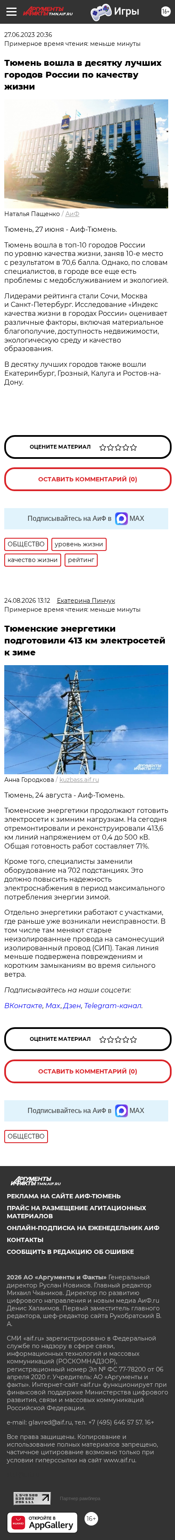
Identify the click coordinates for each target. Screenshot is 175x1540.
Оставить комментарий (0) (87, 479)
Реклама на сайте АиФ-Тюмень (64, 1196)
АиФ (72, 214)
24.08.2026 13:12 (27, 600)
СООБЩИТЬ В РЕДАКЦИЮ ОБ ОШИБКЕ (70, 1252)
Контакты (25, 1240)
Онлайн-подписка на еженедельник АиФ (83, 1228)
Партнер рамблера (80, 1498)
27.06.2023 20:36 (28, 35)
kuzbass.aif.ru (79, 780)
